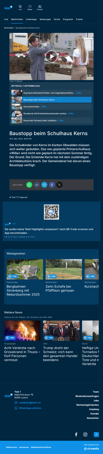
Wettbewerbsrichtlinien (41, 447)
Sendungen (45, 19)
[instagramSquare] (85, 434)
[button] (37, 185)
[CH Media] (91, 448)
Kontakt (94, 413)
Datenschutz (11, 447)
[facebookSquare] (76, 434)
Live (6, 19)
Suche (57, 19)
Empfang (94, 409)
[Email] (44, 185)
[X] (59, 185)
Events (79, 19)
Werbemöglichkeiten (87, 405)
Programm (68, 19)
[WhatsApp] (29, 185)
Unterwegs (31, 19)
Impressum (24, 447)
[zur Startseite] (8, 8)
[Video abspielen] (51, 56)
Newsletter (93, 418)
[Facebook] (52, 185)
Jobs (96, 400)
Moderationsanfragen (87, 396)
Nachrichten (17, 19)
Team (96, 391)
